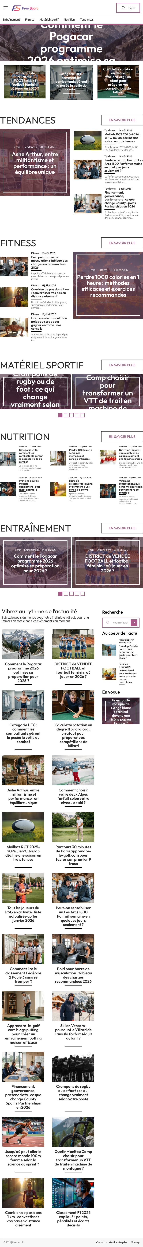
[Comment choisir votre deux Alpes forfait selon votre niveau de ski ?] (73, 770)
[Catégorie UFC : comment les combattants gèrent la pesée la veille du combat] (8, 459)
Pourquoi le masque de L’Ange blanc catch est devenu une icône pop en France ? (121, 711)
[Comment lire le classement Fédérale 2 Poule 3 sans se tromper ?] (23, 949)
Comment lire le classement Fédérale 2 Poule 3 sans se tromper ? (23, 975)
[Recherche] (123, 8)
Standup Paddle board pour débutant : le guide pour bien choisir (128, 652)
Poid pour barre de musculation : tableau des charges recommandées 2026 (49, 262)
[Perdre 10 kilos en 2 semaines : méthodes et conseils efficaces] (58, 458)
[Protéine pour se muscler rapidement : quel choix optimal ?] (8, 489)
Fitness (18, 243)
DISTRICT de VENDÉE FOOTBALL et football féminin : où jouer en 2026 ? (25, 80)
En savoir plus (122, 120)
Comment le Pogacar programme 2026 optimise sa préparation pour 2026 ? (71, 54)
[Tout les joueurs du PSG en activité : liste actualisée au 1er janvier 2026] (23, 888)
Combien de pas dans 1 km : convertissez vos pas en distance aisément (50, 292)
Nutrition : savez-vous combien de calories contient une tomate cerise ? (130, 454)
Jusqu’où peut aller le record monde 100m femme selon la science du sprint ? (23, 1158)
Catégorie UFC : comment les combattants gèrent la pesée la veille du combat (71, 81)
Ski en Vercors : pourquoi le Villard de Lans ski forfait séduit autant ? (73, 1032)
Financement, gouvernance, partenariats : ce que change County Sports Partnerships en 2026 (120, 199)
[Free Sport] (25, 8)
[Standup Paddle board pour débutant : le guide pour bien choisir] (109, 650)
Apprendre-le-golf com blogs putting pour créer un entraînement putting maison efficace (23, 1034)
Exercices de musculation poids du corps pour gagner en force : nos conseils (49, 323)
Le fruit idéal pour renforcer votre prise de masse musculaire (128, 676)
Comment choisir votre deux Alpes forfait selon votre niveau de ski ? (73, 796)
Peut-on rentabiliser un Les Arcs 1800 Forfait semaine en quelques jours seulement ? (123, 165)
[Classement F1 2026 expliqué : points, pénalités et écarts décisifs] (73, 1192)
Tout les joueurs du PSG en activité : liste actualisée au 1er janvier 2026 (23, 914)
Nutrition (25, 436)
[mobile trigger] (6, 8)
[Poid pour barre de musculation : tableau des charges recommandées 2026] (14, 266)
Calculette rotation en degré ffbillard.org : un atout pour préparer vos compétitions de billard (118, 80)
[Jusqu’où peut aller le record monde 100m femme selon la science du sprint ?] (23, 1131)
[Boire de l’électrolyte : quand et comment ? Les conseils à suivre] (58, 489)
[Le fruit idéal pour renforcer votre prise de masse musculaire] (109, 674)
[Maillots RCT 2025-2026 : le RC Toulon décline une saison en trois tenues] (87, 140)
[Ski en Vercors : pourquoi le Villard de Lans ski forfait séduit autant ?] (73, 1005)
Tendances (27, 120)
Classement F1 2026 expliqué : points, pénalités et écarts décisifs (73, 1218)
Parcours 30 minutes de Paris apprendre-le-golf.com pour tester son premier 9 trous (73, 855)
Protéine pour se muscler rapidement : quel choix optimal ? (29, 485)
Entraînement (35, 528)
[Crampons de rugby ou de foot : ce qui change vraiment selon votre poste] (73, 1066)
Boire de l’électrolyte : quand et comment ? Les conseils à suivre (81, 485)
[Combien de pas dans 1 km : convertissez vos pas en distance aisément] (14, 297)
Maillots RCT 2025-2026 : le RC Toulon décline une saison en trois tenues (122, 137)
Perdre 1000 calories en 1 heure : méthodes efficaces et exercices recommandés (108, 285)
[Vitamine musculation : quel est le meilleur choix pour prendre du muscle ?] (108, 490)
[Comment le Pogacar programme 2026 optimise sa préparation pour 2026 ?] (23, 644)
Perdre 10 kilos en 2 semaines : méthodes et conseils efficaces (80, 454)
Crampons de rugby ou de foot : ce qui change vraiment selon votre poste (35, 393)
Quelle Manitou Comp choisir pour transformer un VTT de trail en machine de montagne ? (107, 392)
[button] (60, 415)
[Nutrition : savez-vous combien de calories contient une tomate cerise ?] (108, 457)
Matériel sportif (42, 365)
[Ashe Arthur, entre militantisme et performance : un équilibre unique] (23, 770)
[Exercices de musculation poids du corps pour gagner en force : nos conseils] (14, 327)
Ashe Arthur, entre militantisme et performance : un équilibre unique (35, 163)
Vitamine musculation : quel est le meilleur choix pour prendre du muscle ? (130, 486)
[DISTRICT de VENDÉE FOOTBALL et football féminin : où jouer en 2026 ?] (73, 644)
